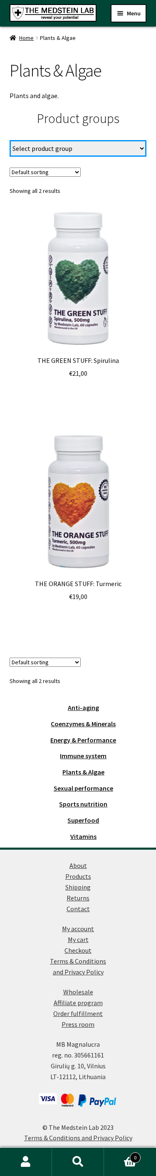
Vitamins (83, 836)
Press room (78, 1024)
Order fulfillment (78, 1013)
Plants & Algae (83, 772)
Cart (120, 1155)
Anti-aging (83, 707)
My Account (26, 1162)
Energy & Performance (83, 740)
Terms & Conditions (78, 961)
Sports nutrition (83, 804)
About (78, 865)
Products (78, 876)
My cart (78, 939)
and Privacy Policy (78, 972)
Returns (78, 898)
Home (26, 38)
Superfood (83, 820)
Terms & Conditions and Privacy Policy (78, 1138)
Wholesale (78, 992)
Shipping (78, 887)
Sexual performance (83, 788)
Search (78, 1162)
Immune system (83, 756)
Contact (78, 909)
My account (78, 929)
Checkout (78, 950)
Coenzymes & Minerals (83, 724)
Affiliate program (78, 1002)
